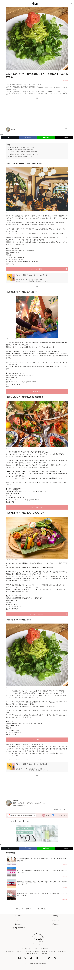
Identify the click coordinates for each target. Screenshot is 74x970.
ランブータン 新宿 (36, 269)
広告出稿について (47, 949)
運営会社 (64, 951)
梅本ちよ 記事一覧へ (60, 809)
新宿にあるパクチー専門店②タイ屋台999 (21, 149)
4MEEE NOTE (18, 928)
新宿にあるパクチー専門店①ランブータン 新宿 (23, 147)
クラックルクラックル (36, 614)
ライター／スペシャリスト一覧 (53, 951)
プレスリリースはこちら (27, 949)
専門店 (12, 821)
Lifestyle (18, 924)
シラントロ (36, 739)
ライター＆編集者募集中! (42, 953)
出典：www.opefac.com (11, 212)
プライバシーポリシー (28, 951)
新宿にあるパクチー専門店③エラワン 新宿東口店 (23, 152)
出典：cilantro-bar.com (62, 70)
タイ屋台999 (36, 391)
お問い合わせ (38, 949)
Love (18, 920)
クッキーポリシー (39, 951)
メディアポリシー (16, 951)
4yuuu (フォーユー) (30, 953)
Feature (55, 924)
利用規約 (8, 951)
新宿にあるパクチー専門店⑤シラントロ (21, 156)
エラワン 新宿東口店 (36, 507)
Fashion (18, 916)
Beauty (55, 916)
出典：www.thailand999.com (12, 338)
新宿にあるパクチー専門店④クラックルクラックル (24, 154)
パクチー (28, 821)
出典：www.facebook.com (12, 448)
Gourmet (55, 920)
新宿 (20, 821)
